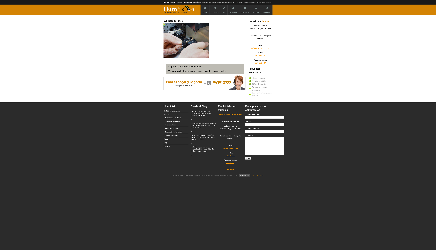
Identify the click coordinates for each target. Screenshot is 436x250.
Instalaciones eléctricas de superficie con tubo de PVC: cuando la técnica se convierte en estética (202, 137)
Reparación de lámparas (173, 132)
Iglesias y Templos (258, 78)
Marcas (256, 12)
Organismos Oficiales (259, 81)
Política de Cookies (258, 175)
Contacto (266, 12)
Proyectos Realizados (171, 135)
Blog (165, 142)
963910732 (222, 83)
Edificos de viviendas (259, 84)
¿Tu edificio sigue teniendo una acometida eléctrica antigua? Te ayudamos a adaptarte (201, 113)
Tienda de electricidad (172, 121)
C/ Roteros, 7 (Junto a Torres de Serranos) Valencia (254, 2)
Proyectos (245, 12)
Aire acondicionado (171, 125)
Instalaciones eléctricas (173, 118)
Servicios (233, 12)
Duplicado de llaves (171, 128)
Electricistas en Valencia (172, 111)
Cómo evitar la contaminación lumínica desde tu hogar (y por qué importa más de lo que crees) (203, 125)
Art (224, 12)
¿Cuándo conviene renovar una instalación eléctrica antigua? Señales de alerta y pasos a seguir (202, 149)
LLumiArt (215, 12)
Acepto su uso (244, 175)
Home (205, 12)
